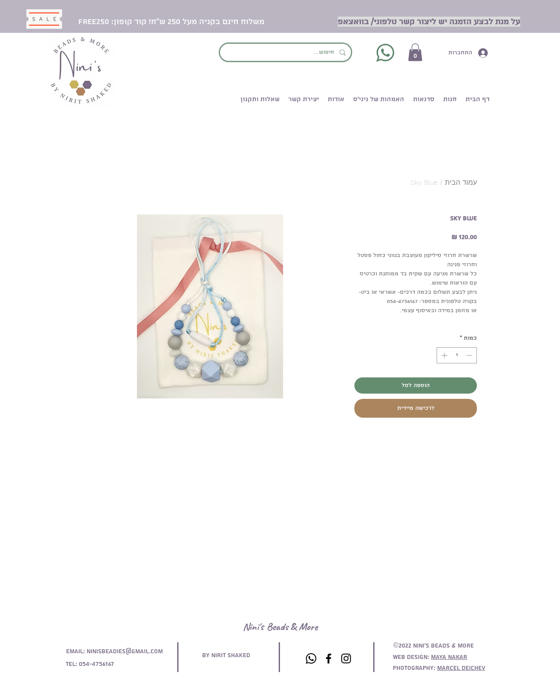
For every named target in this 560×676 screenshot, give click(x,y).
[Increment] (443, 355)
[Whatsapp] (311, 658)
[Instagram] (346, 658)
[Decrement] (470, 355)
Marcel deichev (461, 668)
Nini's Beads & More (280, 626)
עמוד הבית (461, 182)
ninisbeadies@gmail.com (125, 651)
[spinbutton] (457, 355)
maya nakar (449, 657)
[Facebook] (328, 658)
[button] (415, 52)
